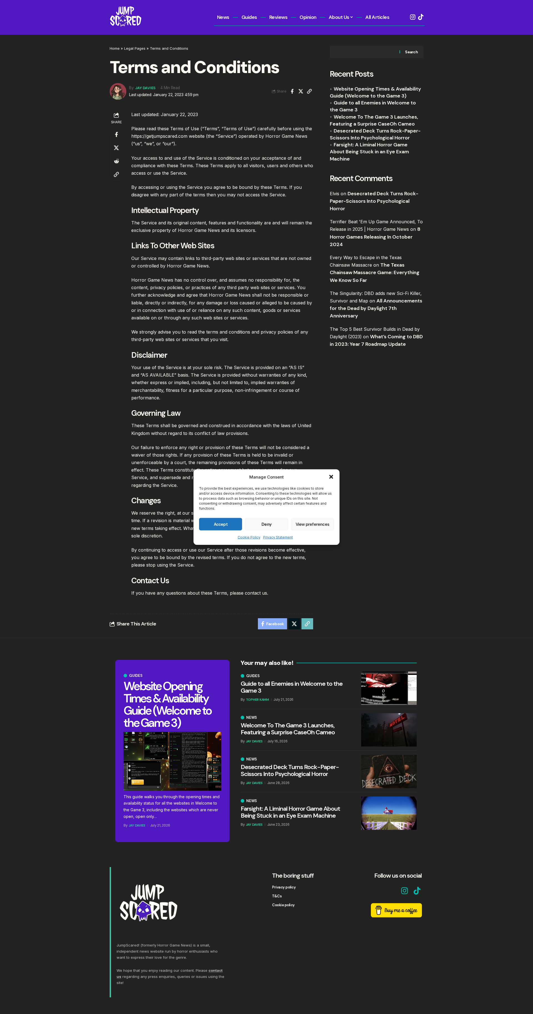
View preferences (312, 524)
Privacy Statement (278, 537)
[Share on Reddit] (116, 161)
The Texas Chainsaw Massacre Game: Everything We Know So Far (374, 272)
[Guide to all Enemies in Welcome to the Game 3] (389, 688)
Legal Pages (134, 48)
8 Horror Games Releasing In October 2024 (375, 237)
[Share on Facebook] (292, 91)
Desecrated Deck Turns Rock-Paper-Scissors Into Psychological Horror (375, 134)
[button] (331, 477)
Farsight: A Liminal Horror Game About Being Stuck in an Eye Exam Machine (369, 151)
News (251, 717)
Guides (135, 675)
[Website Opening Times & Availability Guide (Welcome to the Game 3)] (172, 761)
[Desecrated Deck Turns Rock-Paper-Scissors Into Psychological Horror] (389, 771)
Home (115, 48)
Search (411, 51)
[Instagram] (413, 17)
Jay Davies (145, 87)
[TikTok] (421, 17)
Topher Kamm (257, 699)
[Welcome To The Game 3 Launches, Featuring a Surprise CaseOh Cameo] (389, 730)
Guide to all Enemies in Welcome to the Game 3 (292, 687)
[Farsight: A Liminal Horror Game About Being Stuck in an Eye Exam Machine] (389, 813)
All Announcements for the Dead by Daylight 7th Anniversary (376, 308)
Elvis (334, 193)
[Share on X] (301, 91)
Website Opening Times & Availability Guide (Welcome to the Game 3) (375, 92)
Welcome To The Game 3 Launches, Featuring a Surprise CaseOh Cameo (374, 120)
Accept (221, 524)
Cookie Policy (249, 537)
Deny (266, 524)
